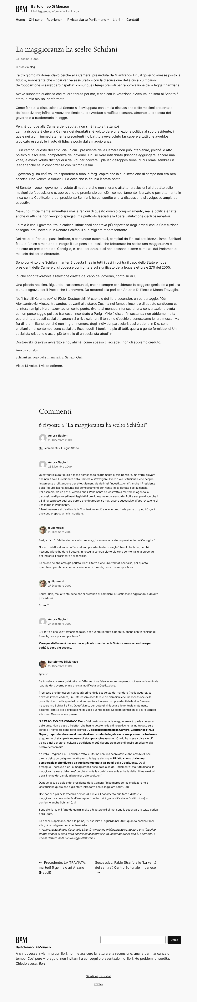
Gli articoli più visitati (98, 976)
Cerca (174, 939)
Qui (79, 357)
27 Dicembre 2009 (60, 532)
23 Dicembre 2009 (60, 440)
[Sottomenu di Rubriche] (62, 20)
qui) (127, 786)
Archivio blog (27, 66)
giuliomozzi (56, 527)
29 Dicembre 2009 (60, 666)
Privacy (98, 984)
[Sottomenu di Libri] (122, 20)
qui (74, 802)
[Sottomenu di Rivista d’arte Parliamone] (108, 20)
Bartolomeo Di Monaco (50, 6)
